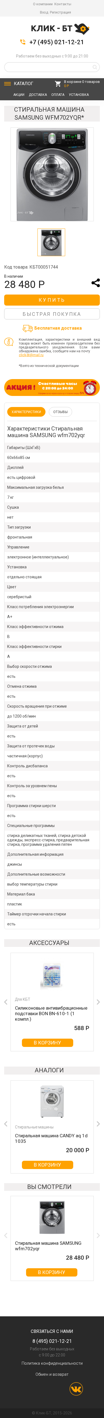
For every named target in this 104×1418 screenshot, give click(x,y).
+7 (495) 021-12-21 (56, 42)
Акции (18, 95)
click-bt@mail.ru (31, 355)
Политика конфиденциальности (52, 1363)
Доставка (38, 95)
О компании (43, 4)
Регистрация (60, 12)
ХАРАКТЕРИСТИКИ (26, 412)
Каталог (23, 83)
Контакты (62, 4)
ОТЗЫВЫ (60, 412)
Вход (44, 12)
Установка (79, 95)
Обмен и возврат (52, 1374)
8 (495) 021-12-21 (52, 1341)
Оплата (57, 95)
